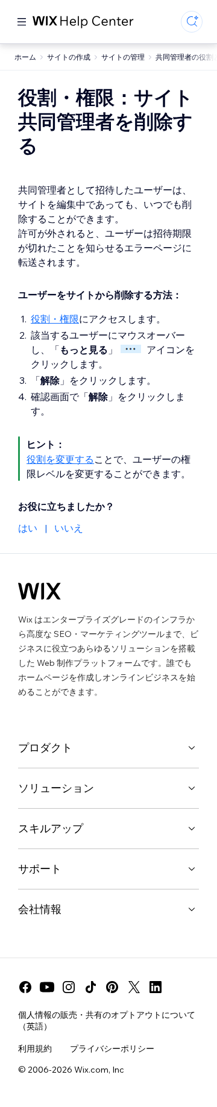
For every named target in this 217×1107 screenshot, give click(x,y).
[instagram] (68, 987)
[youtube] (47, 987)
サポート (39, 869)
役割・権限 (55, 319)
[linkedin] (155, 987)
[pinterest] (112, 987)
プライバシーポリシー (112, 1048)
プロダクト (45, 747)
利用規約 (35, 1048)
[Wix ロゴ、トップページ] (39, 591)
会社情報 (39, 909)
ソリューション (56, 788)
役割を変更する (60, 459)
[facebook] (25, 987)
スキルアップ (50, 828)
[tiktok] (90, 987)
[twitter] (134, 987)
